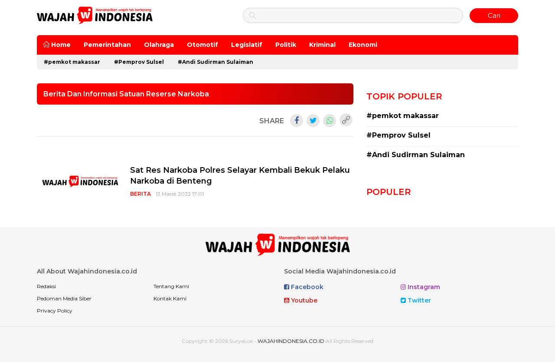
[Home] (95, 15)
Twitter (418, 300)
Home (60, 45)
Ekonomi (363, 45)
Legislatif (246, 45)
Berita (140, 194)
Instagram (423, 287)
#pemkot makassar (72, 62)
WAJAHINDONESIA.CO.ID (291, 341)
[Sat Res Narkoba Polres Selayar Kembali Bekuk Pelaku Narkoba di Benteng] (80, 181)
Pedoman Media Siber (64, 298)
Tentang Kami (171, 286)
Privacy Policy (54, 310)
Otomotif (202, 45)
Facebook (306, 287)
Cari (494, 15)
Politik (285, 45)
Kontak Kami (169, 298)
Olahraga (159, 45)
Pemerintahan (107, 45)
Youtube (303, 300)
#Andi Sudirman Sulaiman (215, 62)
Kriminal (322, 45)
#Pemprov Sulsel (139, 62)
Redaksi (46, 286)
